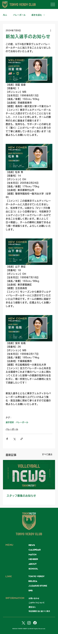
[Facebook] (35, 623)
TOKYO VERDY (36, 576)
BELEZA (32, 581)
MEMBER (33, 559)
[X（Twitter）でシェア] (14, 438)
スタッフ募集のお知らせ (21, 495)
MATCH (32, 555)
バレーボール (19, 15)
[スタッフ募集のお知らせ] (29, 474)
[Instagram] (29, 623)
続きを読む (37, 15)
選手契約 (10, 422)
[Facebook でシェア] (7, 438)
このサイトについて (37, 603)
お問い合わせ (34, 598)
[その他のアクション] (50, 30)
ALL (5, 15)
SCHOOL (33, 569)
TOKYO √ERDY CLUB (29, 534)
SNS (30, 591)
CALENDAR (35, 550)
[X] (23, 623)
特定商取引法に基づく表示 (39, 611)
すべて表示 (47, 454)
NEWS (32, 545)
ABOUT (33, 564)
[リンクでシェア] (21, 438)
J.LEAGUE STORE (37, 586)
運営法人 (32, 607)
